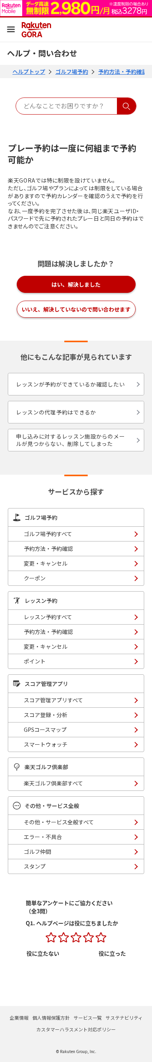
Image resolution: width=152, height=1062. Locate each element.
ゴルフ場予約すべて (48, 534)
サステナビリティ (124, 1017)
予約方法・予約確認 (122, 71)
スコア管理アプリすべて (53, 700)
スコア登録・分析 (45, 715)
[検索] (126, 106)
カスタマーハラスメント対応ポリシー (76, 1029)
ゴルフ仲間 (37, 851)
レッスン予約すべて (48, 617)
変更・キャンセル (45, 563)
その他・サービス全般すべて (59, 822)
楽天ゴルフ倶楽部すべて (53, 783)
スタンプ (35, 866)
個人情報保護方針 (51, 1017)
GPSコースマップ (45, 729)
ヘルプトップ (28, 71)
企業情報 (19, 1017)
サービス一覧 (88, 1017)
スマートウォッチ (45, 744)
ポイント (35, 661)
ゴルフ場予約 (71, 71)
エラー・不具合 (43, 837)
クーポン (35, 578)
